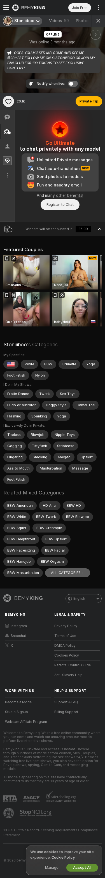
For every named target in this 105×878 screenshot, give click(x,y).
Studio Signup (16, 712)
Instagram (19, 626)
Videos (59, 20)
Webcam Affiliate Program (26, 722)
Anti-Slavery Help (68, 675)
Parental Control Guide (72, 665)
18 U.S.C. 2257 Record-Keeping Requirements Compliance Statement (50, 832)
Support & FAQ (66, 702)
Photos (87, 20)
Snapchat (18, 636)
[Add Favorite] (8, 101)
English (79, 599)
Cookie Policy (63, 857)
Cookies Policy (66, 655)
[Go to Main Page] (32, 7)
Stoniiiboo (15, 344)
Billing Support (66, 712)
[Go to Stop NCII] (36, 813)
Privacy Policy (65, 626)
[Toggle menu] (6, 7)
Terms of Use (65, 636)
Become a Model (18, 702)
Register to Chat (60, 204)
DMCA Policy (65, 646)
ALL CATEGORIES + (67, 573)
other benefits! (69, 195)
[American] (10, 364)
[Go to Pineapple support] (9, 813)
